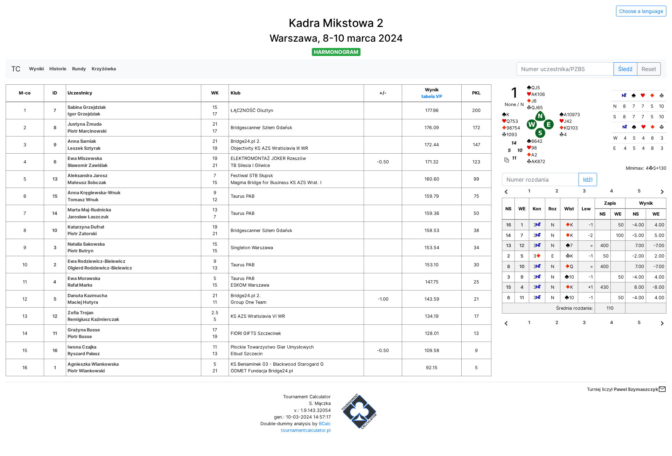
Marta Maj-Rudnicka (89, 209)
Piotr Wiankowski (86, 370)
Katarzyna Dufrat (86, 227)
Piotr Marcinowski (87, 131)
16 (54, 350)
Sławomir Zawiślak (87, 165)
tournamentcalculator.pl (306, 430)
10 (54, 230)
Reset (649, 68)
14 (54, 213)
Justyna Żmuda (85, 124)
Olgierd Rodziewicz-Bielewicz (100, 268)
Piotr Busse (80, 336)
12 (54, 316)
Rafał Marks (80, 285)
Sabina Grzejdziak (87, 107)
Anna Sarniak (82, 141)
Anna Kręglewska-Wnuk (94, 192)
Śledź (625, 68)
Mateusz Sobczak (87, 182)
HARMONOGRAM (336, 52)
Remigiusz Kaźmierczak (93, 319)
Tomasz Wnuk (83, 199)
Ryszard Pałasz (84, 353)
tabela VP (431, 96)
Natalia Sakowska (86, 244)
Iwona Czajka (82, 347)
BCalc (325, 423)
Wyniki (36, 68)
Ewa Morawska (84, 278)
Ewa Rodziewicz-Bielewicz (96, 261)
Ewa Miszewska (85, 158)
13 (54, 179)
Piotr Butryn (80, 250)
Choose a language (641, 11)
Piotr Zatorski (82, 233)
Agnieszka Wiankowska (93, 364)
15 (54, 196)
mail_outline (662, 389)
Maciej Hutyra (83, 302)
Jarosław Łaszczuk (88, 216)
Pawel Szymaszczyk (636, 389)
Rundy (79, 68)
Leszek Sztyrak (84, 148)
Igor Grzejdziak (84, 114)
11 (55, 333)
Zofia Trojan (80, 312)
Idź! (588, 179)
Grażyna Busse (84, 329)
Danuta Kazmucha (87, 295)
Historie (57, 68)
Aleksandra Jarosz (87, 175)
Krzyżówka (104, 68)
